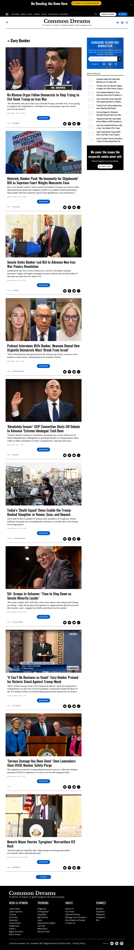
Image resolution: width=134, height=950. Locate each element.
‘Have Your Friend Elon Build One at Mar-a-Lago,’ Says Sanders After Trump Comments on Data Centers (109, 126)
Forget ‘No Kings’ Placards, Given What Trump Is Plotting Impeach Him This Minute (109, 140)
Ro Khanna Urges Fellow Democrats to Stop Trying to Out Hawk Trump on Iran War (43, 97)
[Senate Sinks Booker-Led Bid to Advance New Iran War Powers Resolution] (44, 236)
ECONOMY (37, 14)
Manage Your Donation (75, 917)
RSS (97, 920)
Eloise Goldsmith (12, 857)
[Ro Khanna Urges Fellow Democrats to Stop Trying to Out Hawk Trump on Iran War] (44, 68)
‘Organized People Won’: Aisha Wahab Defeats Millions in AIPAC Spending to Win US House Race (108, 120)
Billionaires (42, 928)
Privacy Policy (79, 943)
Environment (15, 923)
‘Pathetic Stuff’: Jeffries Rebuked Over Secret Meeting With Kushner (109, 107)
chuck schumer (18, 622)
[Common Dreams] (7, 14)
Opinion (9, 538)
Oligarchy (41, 908)
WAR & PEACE (64, 14)
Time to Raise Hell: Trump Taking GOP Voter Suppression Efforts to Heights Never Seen (108, 100)
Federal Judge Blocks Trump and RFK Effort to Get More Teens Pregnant (108, 133)
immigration (16, 867)
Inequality (41, 914)
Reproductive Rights (46, 923)
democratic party (18, 371)
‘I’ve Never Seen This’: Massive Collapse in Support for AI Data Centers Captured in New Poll (109, 87)
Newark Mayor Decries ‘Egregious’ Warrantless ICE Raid (41, 843)
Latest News (14, 908)
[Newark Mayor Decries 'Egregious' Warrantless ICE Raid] (44, 815)
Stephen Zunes (12, 528)
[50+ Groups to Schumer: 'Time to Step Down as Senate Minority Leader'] (44, 567)
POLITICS (43, 14)
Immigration (43, 911)
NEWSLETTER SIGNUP (108, 14)
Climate (12, 914)
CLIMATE (29, 14)
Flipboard (100, 914)
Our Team (69, 911)
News (8, 123)
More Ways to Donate (75, 920)
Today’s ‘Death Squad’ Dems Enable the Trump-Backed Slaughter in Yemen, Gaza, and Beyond (39, 512)
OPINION (23, 14)
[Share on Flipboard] (69, 123)
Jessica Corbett (12, 197)
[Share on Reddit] (74, 123)
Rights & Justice (16, 931)
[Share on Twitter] (65, 123)
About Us (69, 908)
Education (13, 920)
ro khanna (16, 123)
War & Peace (15, 934)
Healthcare (14, 926)
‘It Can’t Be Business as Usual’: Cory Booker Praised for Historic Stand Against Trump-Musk (42, 679)
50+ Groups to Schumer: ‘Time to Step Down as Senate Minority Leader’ (39, 595)
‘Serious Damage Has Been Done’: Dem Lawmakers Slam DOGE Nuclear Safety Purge (41, 763)
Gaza (39, 920)
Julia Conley (11, 113)
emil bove (16, 455)
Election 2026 (43, 931)
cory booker (17, 705)
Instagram (100, 917)
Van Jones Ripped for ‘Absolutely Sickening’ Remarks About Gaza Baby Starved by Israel (108, 113)
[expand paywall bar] (131, 4)
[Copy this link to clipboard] (78, 123)
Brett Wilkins (11, 280)
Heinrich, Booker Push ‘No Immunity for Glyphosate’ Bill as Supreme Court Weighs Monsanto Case (42, 180)
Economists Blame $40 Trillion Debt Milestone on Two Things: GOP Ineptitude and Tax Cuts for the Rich (108, 80)
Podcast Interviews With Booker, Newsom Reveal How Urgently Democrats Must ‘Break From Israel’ (43, 347)
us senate (16, 290)
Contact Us (70, 923)
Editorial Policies (72, 914)
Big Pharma (42, 917)
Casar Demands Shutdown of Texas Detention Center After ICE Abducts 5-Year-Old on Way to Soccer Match (109, 93)
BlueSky (99, 908)
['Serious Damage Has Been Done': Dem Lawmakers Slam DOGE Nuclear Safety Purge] (44, 735)
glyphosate (16, 207)
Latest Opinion (15, 911)
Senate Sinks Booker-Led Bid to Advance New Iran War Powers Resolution (41, 264)
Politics (12, 928)
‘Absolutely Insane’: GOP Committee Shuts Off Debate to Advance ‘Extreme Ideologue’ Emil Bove (43, 428)
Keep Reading (43, 118)
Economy (13, 917)
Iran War (41, 926)
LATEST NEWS (15, 14)
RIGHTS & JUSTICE (53, 14)
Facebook (100, 911)
